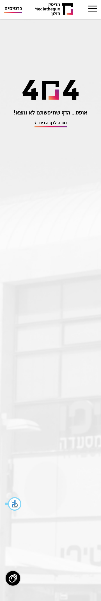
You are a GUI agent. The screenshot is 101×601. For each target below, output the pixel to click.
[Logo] (54, 9)
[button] (13, 504)
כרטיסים (13, 9)
